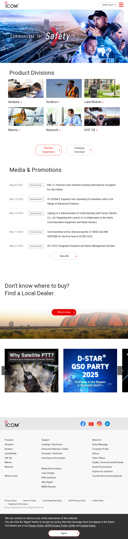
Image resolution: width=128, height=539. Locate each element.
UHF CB (8, 458)
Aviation (9, 449)
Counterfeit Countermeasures (107, 476)
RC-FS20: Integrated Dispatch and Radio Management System (81, 245)
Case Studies (48, 473)
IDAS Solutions (49, 477)
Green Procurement (102, 467)
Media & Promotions (52, 468)
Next (121, 370)
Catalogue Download (79, 150)
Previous (6, 370)
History (95, 453)
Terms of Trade (29, 501)
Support (45, 440)
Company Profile (100, 449)
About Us (96, 440)
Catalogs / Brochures (52, 444)
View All (64, 256)
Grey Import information (53, 458)
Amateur (9, 444)
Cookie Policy (97, 501)
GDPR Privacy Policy (77, 501)
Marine (8, 462)
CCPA (72, 525)
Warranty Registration (49, 150)
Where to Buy (64, 312)
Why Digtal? (47, 482)
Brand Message (100, 444)
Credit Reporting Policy (52, 501)
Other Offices (98, 458)
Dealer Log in (107, 5)
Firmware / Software (52, 453)
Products (9, 440)
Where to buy (11, 476)
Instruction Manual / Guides (55, 449)
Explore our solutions (102, 471)
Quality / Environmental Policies (107, 462)
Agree (64, 533)
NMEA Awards (49, 486)
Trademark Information (18, 504)
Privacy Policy (11, 501)
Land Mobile (11, 453)
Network (9, 467)
